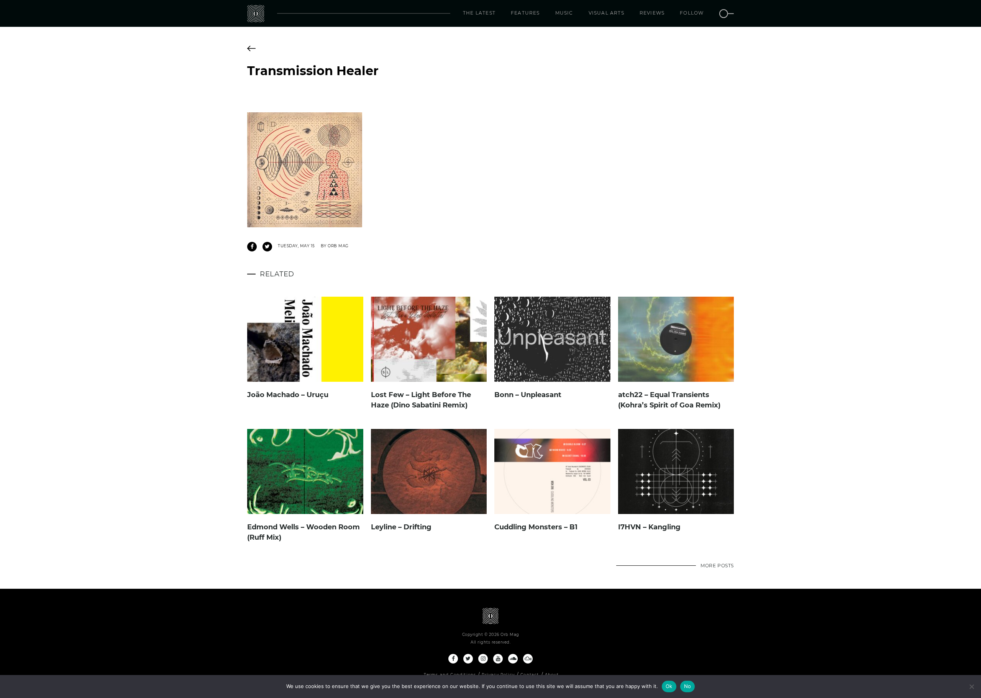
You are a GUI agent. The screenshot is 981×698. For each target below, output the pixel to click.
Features (525, 13)
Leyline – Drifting (401, 527)
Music (564, 13)
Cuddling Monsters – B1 (535, 527)
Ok (669, 686)
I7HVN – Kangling (649, 527)
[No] (971, 686)
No (687, 686)
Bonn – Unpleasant (527, 395)
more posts (717, 565)
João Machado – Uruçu (287, 395)
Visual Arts (606, 13)
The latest (479, 13)
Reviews (652, 13)
